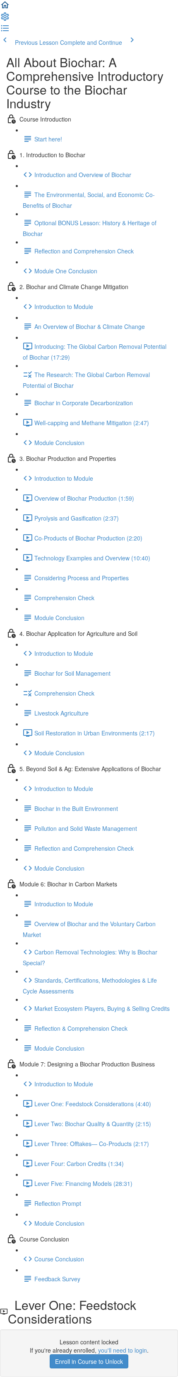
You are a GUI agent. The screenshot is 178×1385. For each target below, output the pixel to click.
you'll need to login (122, 1350)
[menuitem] (5, 19)
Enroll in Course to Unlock (89, 1361)
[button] (5, 7)
